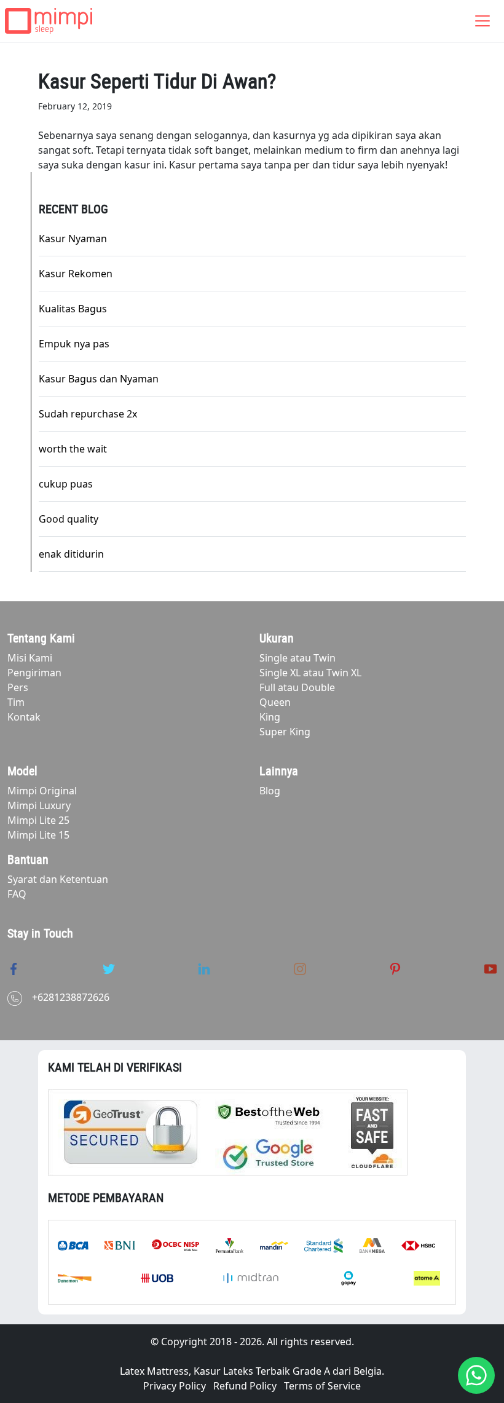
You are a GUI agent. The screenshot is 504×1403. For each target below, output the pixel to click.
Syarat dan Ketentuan (57, 879)
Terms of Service (322, 1386)
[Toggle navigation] (482, 21)
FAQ (16, 894)
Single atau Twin (297, 658)
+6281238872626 (70, 997)
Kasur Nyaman (73, 238)
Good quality (68, 519)
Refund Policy (245, 1386)
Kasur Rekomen (75, 273)
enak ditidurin (71, 554)
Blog (269, 790)
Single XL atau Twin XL (310, 672)
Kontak (24, 717)
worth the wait (73, 449)
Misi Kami (29, 658)
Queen (275, 702)
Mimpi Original (42, 790)
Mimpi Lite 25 (38, 820)
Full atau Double (297, 687)
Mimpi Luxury (39, 805)
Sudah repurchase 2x (88, 414)
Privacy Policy (174, 1386)
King (269, 717)
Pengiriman (34, 672)
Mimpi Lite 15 (38, 835)
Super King (284, 731)
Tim (16, 702)
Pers (17, 687)
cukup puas (66, 484)
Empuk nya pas (74, 343)
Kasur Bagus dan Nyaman (99, 378)
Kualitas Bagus (73, 308)
